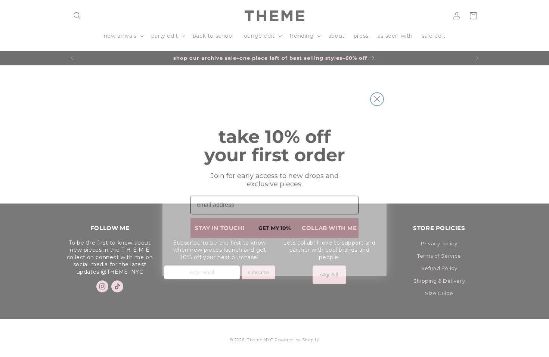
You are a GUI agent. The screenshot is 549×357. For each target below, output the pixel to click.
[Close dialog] (377, 94)
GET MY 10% (274, 223)
